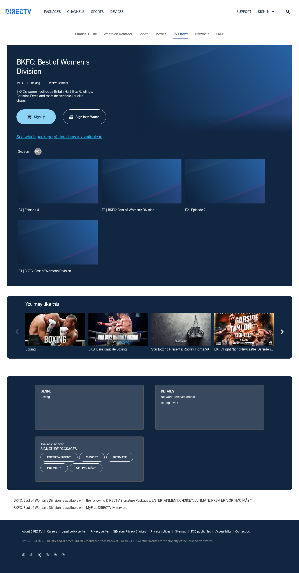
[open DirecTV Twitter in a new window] (39, 555)
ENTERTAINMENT (59, 457)
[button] (288, 11)
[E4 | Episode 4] (58, 181)
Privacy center (99, 531)
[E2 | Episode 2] (225, 181)
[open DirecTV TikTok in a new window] (63, 555)
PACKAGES (52, 11)
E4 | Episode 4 (28, 209)
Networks (202, 34)
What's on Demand (118, 34)
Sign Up (39, 116)
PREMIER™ (54, 468)
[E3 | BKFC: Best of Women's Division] (142, 181)
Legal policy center (73, 531)
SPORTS (97, 11)
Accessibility (223, 531)
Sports (143, 34)
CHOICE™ (92, 457)
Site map (180, 531)
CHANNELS (75, 11)
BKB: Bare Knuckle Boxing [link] (107, 349)
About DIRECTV (32, 531)
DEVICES (117, 11)
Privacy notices (160, 531)
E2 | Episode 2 (195, 209)
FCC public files (200, 531)
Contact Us (242, 531)
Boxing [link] (30, 349)
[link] (55, 329)
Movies (160, 34)
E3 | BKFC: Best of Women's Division (128, 209)
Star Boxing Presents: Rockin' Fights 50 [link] (180, 349)
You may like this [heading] (42, 304)
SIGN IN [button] (263, 11)
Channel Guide (86, 34)
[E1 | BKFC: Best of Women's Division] (58, 242)
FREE (220, 34)
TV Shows (180, 34)
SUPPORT (243, 11)
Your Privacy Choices (132, 531)
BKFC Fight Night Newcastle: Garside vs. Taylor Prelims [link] (255, 349)
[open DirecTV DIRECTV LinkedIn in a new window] (23, 555)
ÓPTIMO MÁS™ (86, 468)
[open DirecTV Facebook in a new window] (31, 555)
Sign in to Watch (88, 116)
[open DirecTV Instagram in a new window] (47, 555)
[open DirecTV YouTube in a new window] (55, 555)
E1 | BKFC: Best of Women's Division (44, 270)
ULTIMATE (120, 457)
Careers (51, 531)
